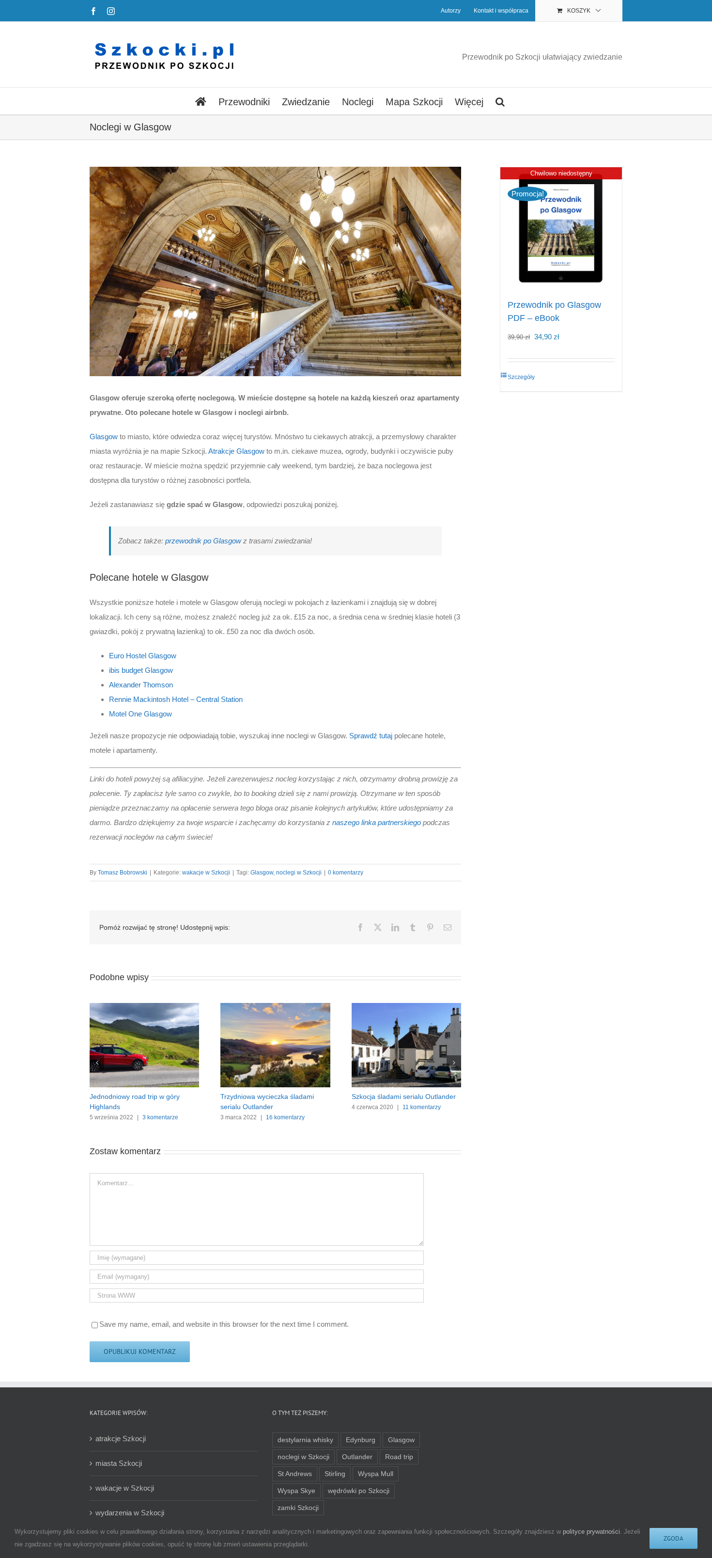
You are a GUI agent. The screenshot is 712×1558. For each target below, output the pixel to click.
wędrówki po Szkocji (358, 1490)
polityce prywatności (591, 1531)
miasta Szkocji (118, 1463)
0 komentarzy (345, 872)
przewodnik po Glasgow (203, 541)
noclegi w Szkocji (299, 872)
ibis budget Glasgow (141, 670)
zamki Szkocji (298, 1507)
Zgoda (673, 1538)
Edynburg (360, 1440)
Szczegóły (521, 377)
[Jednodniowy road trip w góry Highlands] (406, 1007)
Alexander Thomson (141, 685)
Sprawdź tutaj (370, 735)
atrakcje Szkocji (120, 1438)
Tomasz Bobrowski (122, 872)
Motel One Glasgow (140, 714)
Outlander (357, 1457)
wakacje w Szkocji (206, 872)
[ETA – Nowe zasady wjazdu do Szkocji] (275, 1007)
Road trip (399, 1457)
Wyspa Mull (375, 1474)
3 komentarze (422, 1117)
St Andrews (295, 1474)
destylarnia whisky (305, 1440)
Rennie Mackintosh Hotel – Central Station (176, 699)
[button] (500, 101)
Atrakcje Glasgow (236, 451)
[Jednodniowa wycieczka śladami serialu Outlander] (144, 1007)
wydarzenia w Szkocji (129, 1513)
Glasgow (104, 436)
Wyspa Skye (296, 1490)
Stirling (335, 1474)
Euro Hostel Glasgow (142, 656)
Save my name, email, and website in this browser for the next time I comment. (224, 1324)
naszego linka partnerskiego (376, 822)
